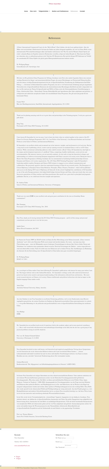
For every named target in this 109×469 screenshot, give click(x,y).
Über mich (33, 11)
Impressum (34, 468)
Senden (59, 450)
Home (26, 11)
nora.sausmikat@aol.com (22, 446)
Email (57, 442)
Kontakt (82, 11)
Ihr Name (58, 438)
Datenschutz (42, 468)
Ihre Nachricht (60, 447)
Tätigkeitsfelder (43, 11)
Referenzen (74, 11)
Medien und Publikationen (60, 11)
